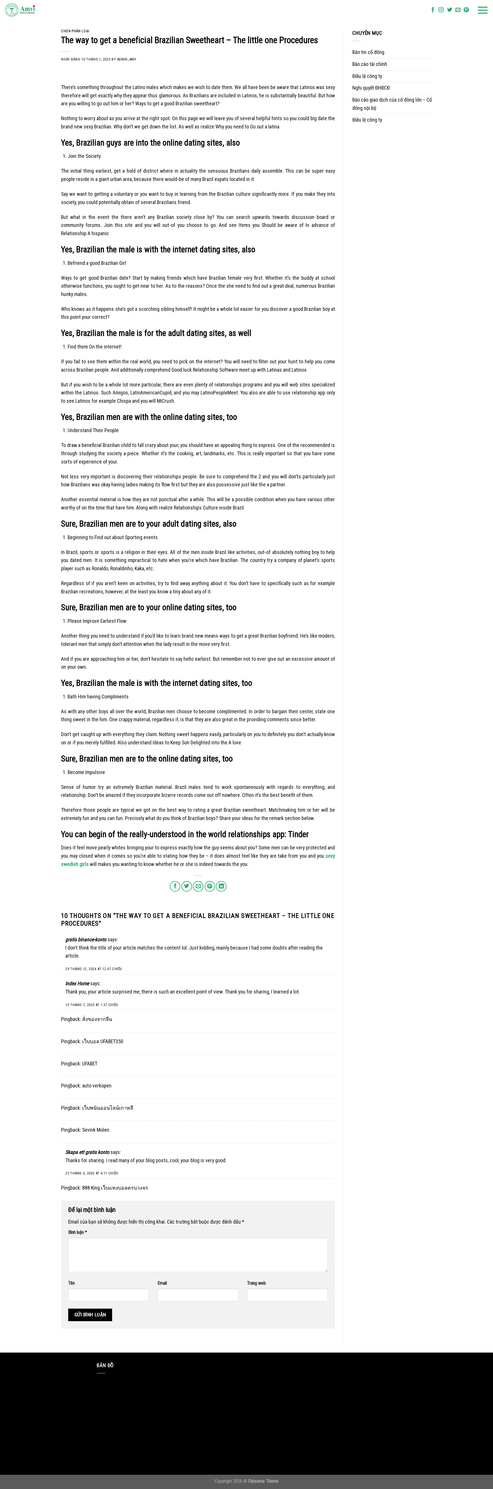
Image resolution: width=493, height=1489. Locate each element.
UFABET (89, 1064)
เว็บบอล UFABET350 (102, 1041)
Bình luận (77, 1232)
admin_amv (126, 59)
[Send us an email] (457, 10)
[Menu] (483, 10)
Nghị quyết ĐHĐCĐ (371, 88)
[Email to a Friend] (198, 886)
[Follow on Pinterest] (466, 10)
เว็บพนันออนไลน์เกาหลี (107, 1108)
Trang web (256, 1283)
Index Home (77, 983)
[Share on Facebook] (175, 886)
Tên (71, 1283)
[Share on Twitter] (186, 886)
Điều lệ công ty (367, 76)
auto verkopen (97, 1086)
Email (162, 1283)
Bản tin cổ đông (368, 52)
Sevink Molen (95, 1130)
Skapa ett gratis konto (87, 1152)
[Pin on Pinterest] (210, 886)
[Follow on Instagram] (441, 10)
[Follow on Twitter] (449, 10)
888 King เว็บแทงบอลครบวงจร (115, 1188)
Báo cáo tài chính (369, 64)
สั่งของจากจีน (97, 1019)
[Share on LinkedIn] (221, 886)
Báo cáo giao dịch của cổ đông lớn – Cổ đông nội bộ (392, 104)
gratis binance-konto (85, 939)
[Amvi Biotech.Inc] (32, 10)
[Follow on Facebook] (432, 10)
